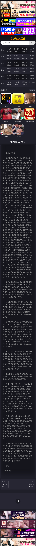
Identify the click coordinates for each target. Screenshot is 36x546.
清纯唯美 (16, 71)
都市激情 (9, 75)
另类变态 (32, 65)
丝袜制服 (16, 58)
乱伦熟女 (24, 65)
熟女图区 (24, 71)
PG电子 (9, 49)
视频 (2, 57)
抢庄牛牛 (32, 52)
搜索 (32, 43)
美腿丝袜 (9, 71)
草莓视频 (24, 82)
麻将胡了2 (9, 52)
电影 (2, 63)
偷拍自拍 (16, 62)
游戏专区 (32, 49)
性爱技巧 (32, 78)
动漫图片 (32, 69)
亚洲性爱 (9, 62)
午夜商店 (16, 82)
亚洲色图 (16, 69)
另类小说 (16, 78)
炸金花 (16, 52)
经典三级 (16, 65)
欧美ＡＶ (24, 55)
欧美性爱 (32, 62)
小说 (2, 77)
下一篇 (31, 484)
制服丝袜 (9, 65)
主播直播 (24, 58)
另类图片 (32, 71)
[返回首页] (33, 542)
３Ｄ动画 (32, 55)
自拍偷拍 (16, 55)
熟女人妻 (9, 58)
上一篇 (4, 484)
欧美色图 (24, 69)
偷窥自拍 (9, 69)
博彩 (2, 50)
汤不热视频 (32, 82)
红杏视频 (9, 85)
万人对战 (24, 49)
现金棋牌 (24, 52)
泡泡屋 (16, 85)
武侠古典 (32, 75)
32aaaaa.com (18, 38)
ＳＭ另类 (32, 58)
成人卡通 (24, 62)
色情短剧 (24, 85)
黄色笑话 (24, 78)
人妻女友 (24, 75)
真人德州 (16, 49)
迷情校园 (9, 78)
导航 (2, 83)
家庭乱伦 (16, 75)
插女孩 (9, 82)
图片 (2, 70)
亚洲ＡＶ (9, 55)
